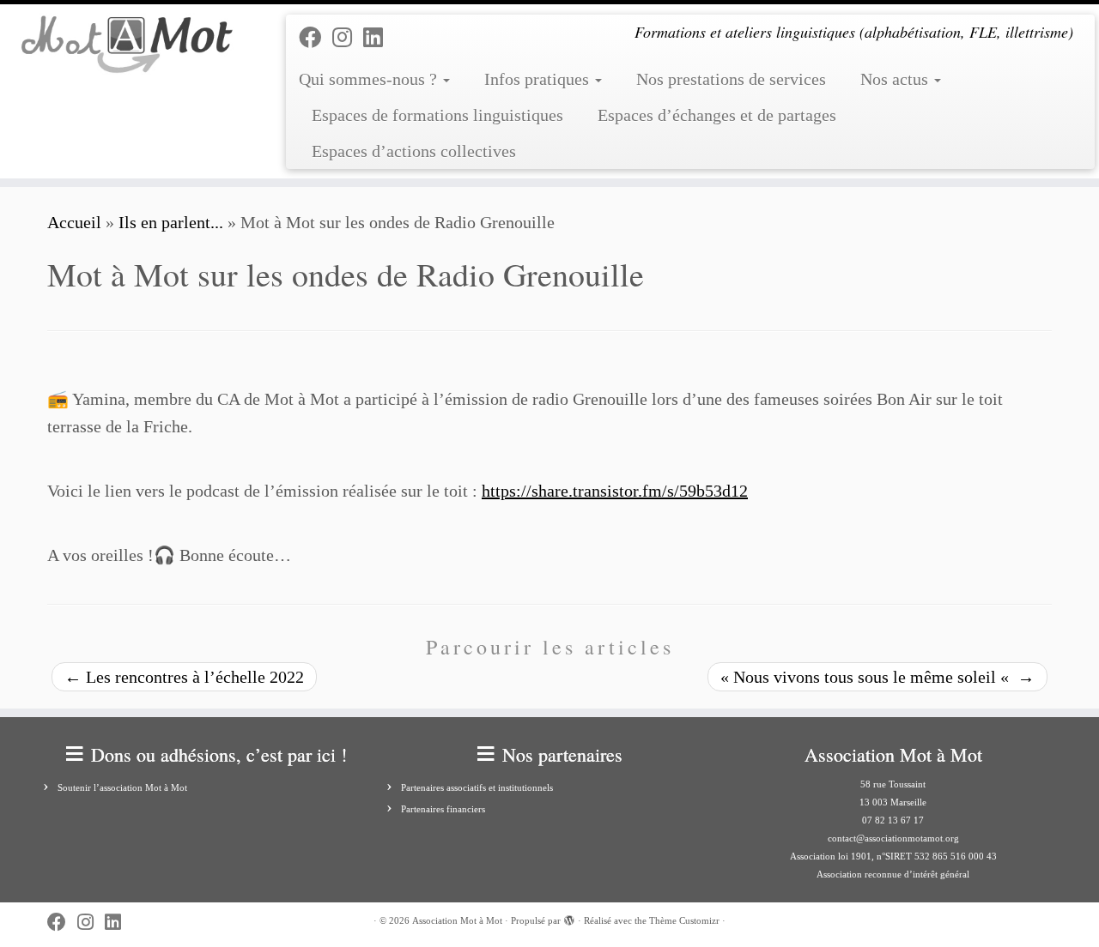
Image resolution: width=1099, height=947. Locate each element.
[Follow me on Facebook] (315, 38)
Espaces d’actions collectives (414, 151)
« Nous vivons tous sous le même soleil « (877, 676)
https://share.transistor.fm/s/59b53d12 (615, 490)
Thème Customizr (684, 920)
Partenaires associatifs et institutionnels (477, 787)
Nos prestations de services (731, 78)
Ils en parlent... (170, 222)
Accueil (74, 222)
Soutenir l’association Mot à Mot (122, 787)
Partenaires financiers (443, 809)
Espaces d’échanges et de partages (717, 115)
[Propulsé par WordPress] (569, 918)
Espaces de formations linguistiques (437, 115)
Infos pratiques (538, 78)
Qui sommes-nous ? (370, 78)
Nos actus (896, 78)
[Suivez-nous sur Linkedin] (378, 38)
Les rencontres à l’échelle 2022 (184, 676)
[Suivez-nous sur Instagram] (347, 38)
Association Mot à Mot (457, 920)
